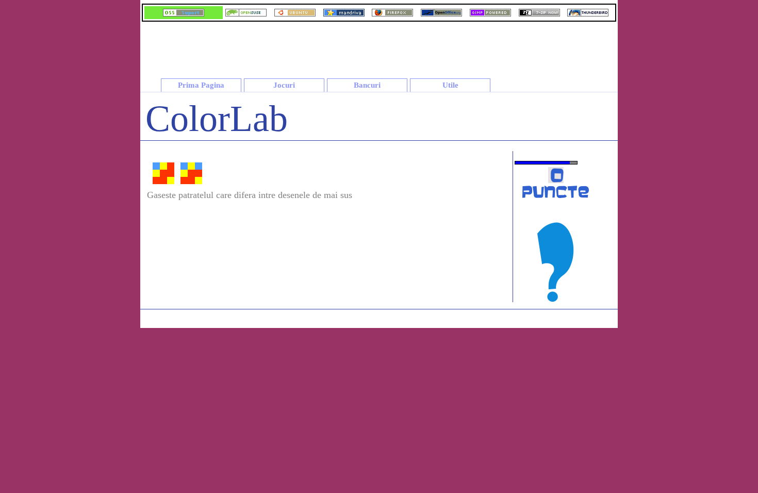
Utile (450, 85)
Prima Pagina (201, 85)
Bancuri (367, 85)
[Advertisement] (430, 46)
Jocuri (284, 85)
